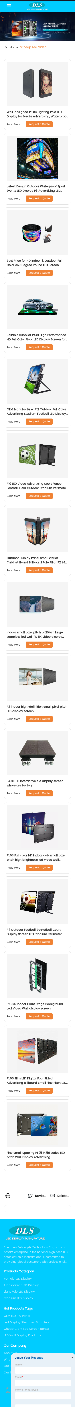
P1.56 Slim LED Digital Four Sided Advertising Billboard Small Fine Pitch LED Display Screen (36, 1083)
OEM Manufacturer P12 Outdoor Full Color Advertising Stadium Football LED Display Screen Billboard (36, 414)
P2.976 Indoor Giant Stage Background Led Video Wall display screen (35, 1006)
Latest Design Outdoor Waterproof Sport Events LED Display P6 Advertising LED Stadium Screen (36, 191)
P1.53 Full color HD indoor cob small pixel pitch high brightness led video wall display (36, 860)
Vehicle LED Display (18, 1279)
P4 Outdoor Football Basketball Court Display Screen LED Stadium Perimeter (34, 932)
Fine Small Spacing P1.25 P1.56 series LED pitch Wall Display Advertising (36, 1155)
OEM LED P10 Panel (17, 1316)
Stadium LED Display (18, 1298)
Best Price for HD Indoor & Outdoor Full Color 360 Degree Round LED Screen (34, 262)
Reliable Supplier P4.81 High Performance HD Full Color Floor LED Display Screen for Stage (36, 339)
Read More (13, 124)
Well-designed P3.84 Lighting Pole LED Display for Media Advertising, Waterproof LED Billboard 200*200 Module (37, 116)
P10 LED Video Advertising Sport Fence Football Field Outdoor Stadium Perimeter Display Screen (37, 488)
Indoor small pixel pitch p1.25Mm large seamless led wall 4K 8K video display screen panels (35, 637)
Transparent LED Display (21, 1285)
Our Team (11, 1366)
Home (14, 47)
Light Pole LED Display (19, 1291)
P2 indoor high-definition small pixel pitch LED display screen (37, 709)
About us (10, 1353)
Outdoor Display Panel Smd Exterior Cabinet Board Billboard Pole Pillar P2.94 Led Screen (36, 562)
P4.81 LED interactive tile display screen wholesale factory (35, 783)
